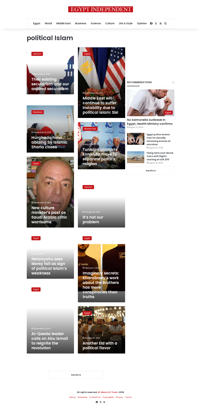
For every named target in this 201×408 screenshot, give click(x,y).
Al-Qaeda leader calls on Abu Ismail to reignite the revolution (49, 341)
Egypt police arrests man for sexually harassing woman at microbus (159, 139)
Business (80, 23)
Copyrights (108, 397)
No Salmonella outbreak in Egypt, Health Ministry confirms (150, 122)
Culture (109, 23)
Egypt (36, 23)
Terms (128, 397)
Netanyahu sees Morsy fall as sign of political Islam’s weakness (49, 266)
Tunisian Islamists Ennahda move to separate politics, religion (100, 156)
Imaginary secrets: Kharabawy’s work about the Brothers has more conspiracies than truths (101, 285)
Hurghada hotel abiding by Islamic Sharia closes (49, 142)
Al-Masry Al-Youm (108, 392)
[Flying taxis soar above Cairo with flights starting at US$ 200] (135, 157)
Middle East (63, 23)
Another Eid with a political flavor (100, 346)
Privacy (119, 397)
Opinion (142, 23)
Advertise (82, 397)
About (72, 397)
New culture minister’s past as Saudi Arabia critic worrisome (49, 215)
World (48, 23)
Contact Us (94, 397)
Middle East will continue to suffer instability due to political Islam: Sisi (100, 105)
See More (151, 170)
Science (96, 23)
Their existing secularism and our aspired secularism (50, 84)
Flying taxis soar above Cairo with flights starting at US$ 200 (160, 156)
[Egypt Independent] (100, 9)
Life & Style (126, 23)
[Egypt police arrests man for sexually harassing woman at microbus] (135, 139)
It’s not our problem (93, 220)
